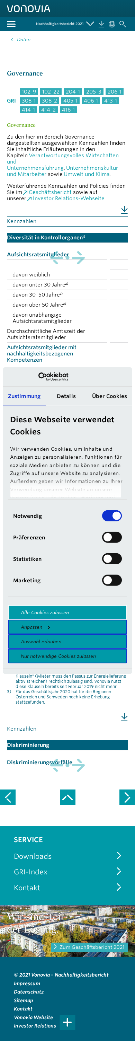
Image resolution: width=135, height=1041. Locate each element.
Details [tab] (66, 396)
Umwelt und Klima (87, 174)
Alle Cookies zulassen (45, 612)
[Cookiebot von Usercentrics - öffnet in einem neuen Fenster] (38, 376)
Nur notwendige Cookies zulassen (58, 656)
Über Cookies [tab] (109, 396)
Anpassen (31, 627)
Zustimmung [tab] (24, 396)
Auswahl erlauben (41, 641)
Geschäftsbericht (50, 192)
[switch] (112, 537)
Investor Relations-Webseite (69, 198)
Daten (23, 39)
